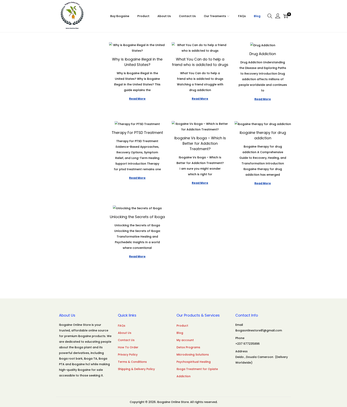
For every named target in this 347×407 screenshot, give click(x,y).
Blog (180, 333)
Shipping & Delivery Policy (136, 369)
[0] (285, 16)
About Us (124, 333)
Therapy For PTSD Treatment (137, 132)
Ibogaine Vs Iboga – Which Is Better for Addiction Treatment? (200, 143)
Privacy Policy (128, 355)
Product (182, 326)
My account (185, 340)
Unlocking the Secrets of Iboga (137, 216)
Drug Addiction (262, 53)
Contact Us (126, 340)
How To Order (128, 347)
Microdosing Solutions (193, 355)
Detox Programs (188, 347)
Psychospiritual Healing (194, 362)
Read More (137, 99)
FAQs (121, 326)
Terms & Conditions (132, 362)
